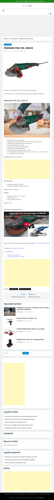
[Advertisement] (27, 25)
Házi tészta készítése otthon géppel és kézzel (15, 422)
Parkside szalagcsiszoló (13, 255)
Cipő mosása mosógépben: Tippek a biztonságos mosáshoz (30, 1)
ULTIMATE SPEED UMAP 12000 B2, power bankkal (31, 329)
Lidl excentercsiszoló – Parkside (15, 256)
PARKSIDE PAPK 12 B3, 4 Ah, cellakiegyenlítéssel (30, 339)
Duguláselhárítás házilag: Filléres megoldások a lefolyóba (18, 428)
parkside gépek (14, 289)
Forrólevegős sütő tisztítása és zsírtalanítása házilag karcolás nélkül (21, 416)
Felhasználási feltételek (44, 494)
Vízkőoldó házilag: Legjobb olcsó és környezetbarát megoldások (20, 419)
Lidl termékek (7, 44)
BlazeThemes (41, 497)
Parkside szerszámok (25, 289)
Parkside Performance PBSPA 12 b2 (27, 318)
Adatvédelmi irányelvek (32, 494)
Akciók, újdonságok (21, 494)
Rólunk (13, 494)
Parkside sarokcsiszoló (18, 248)
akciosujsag (7, 51)
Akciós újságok (7, 494)
